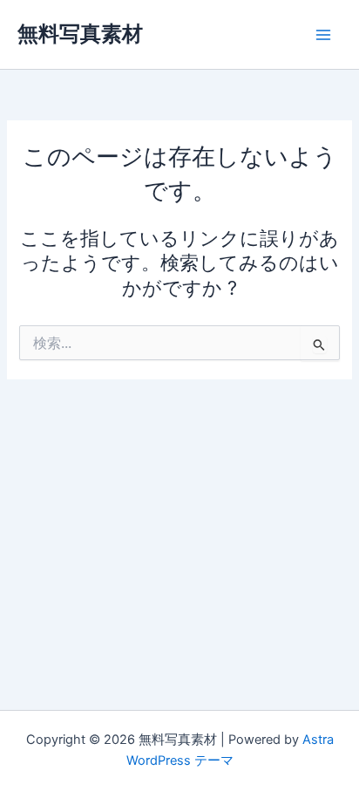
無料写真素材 (80, 33)
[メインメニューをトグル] (323, 35)
